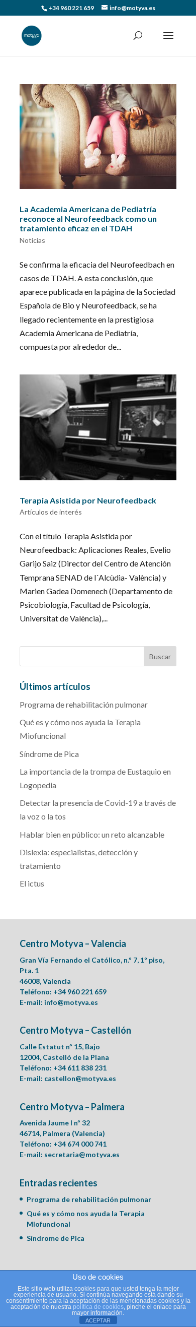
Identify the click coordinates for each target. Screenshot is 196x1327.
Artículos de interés (51, 512)
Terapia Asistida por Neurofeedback (88, 500)
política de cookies (98, 1306)
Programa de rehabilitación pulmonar (84, 704)
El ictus (32, 883)
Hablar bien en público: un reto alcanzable (92, 834)
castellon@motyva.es (80, 1078)
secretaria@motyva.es (82, 1154)
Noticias (32, 240)
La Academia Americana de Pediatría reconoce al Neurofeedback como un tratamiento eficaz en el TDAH (88, 218)
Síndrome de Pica (49, 754)
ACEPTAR (98, 1320)
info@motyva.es (71, 1002)
